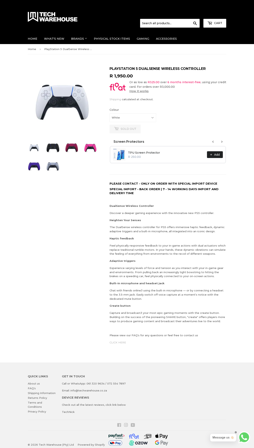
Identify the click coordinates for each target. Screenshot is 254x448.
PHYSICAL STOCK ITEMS (112, 38)
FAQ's (32, 388)
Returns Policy (37, 397)
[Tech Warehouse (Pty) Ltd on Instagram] (126, 425)
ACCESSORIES (166, 38)
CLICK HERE (118, 342)
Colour (114, 110)
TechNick (68, 411)
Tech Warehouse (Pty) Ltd (56, 444)
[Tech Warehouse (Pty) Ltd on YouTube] (133, 425)
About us (34, 383)
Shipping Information (42, 393)
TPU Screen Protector (144, 152)
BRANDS (78, 38)
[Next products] (221, 142)
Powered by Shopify (91, 444)
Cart (217, 23)
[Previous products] (213, 142)
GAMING (143, 38)
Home (32, 38)
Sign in (193, 14)
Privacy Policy (37, 411)
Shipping (115, 99)
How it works (139, 91)
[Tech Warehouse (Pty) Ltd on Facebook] (119, 425)
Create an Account (214, 14)
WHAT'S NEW (54, 38)
